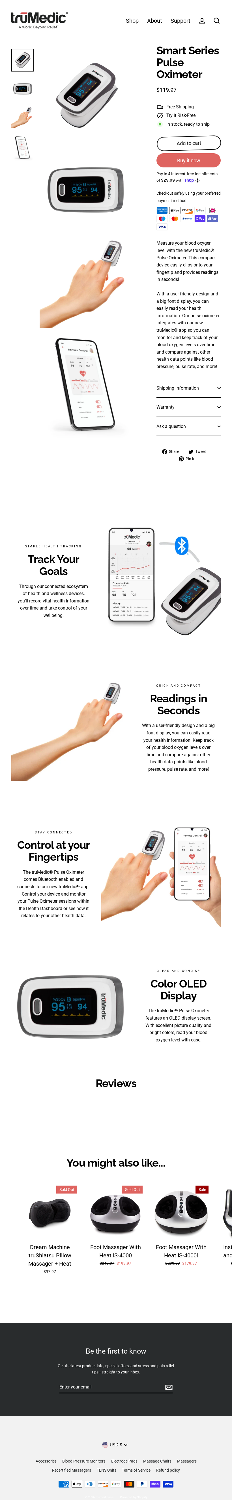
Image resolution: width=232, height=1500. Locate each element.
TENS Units (106, 1470)
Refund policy (168, 1470)
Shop (132, 21)
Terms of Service (136, 1470)
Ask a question (171, 426)
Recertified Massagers (71, 1470)
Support (180, 21)
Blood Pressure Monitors (84, 1461)
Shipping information (177, 388)
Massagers (187, 1461)
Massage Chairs (157, 1461)
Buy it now (188, 160)
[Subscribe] (168, 1387)
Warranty (165, 407)
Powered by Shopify (133, 1497)
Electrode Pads (124, 1461)
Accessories (46, 1461)
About (154, 21)
